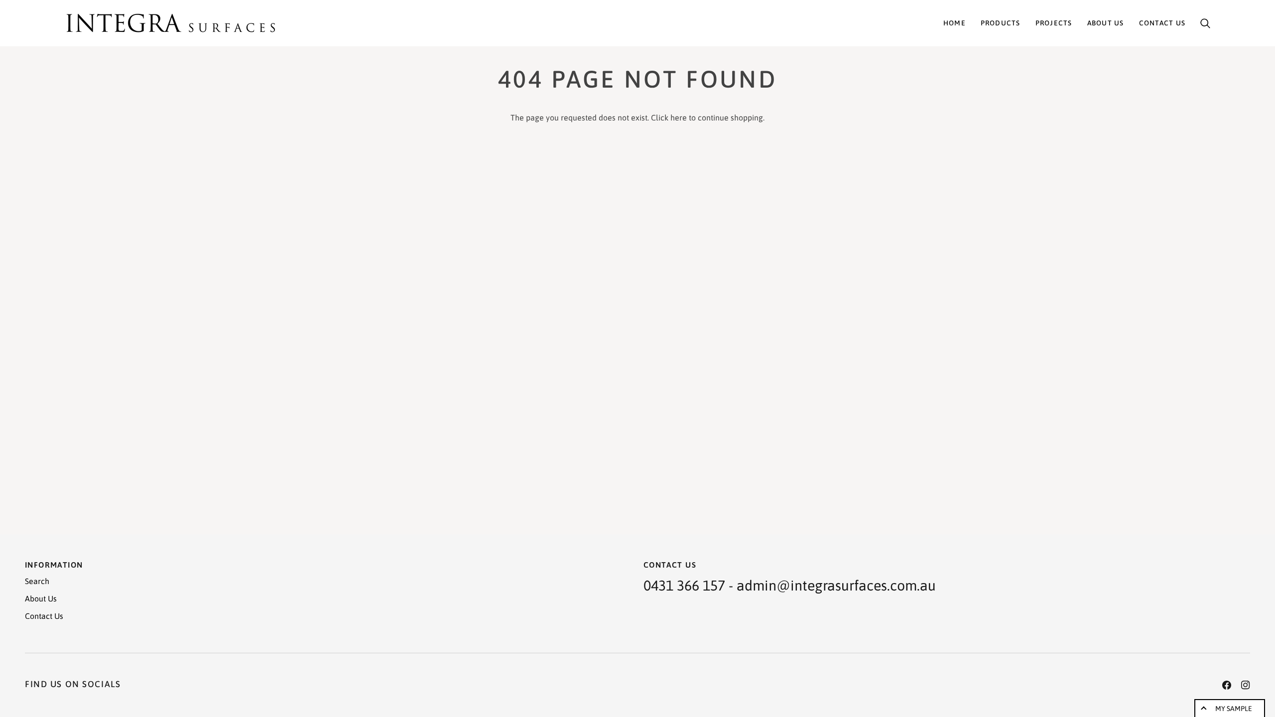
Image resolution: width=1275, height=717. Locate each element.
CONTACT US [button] (669, 564)
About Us (41, 598)
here (678, 117)
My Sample (1233, 709)
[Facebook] (1226, 685)
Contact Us (44, 615)
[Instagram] (1245, 685)
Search (37, 581)
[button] (1000, 23)
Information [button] (54, 564)
